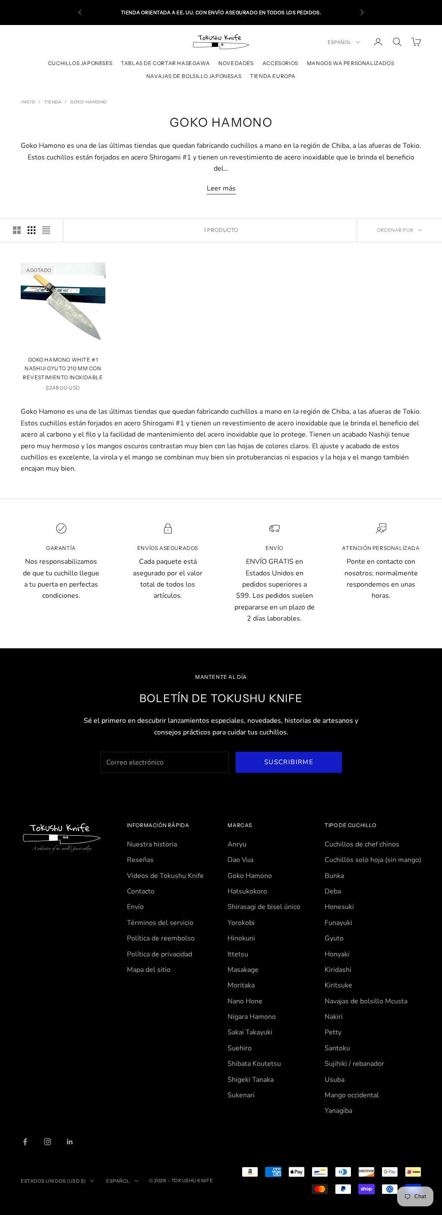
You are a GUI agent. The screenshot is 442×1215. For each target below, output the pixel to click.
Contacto (141, 891)
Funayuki (338, 923)
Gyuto (334, 938)
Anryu (236, 844)
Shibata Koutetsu (254, 1063)
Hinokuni (241, 938)
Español (339, 42)
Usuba (334, 1079)
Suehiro (239, 1048)
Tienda (52, 102)
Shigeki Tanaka (250, 1079)
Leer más (221, 188)
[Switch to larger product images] (17, 230)
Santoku (337, 1048)
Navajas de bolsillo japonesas (193, 76)
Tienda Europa (273, 76)
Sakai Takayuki (249, 1032)
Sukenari (241, 1095)
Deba (333, 891)
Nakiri (334, 1016)
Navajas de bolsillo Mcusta (366, 1001)
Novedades (235, 63)
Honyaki (337, 954)
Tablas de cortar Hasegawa (165, 63)
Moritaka (241, 985)
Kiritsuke (338, 985)
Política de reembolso (161, 938)
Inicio (28, 102)
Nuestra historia (152, 844)
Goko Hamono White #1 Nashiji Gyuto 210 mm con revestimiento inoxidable (63, 368)
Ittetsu (237, 954)
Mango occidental (352, 1095)
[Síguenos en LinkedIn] (70, 1141)
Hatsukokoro (247, 891)
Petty (333, 1032)
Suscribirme (288, 762)
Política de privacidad (159, 954)
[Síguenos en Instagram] (47, 1141)
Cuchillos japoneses (80, 63)
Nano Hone (244, 1001)
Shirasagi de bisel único (263, 907)
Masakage (243, 969)
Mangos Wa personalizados (350, 63)
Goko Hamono (249, 876)
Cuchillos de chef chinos (362, 844)
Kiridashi (338, 969)
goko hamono (88, 102)
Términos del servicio (160, 923)
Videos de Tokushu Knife (165, 876)
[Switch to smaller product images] (31, 230)
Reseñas (140, 860)
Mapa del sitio (148, 969)
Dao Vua (240, 860)
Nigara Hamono (251, 1016)
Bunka (334, 876)
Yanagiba (338, 1110)
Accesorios (280, 63)
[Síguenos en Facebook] (25, 1141)
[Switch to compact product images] (46, 230)
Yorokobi (241, 923)
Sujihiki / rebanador (354, 1063)
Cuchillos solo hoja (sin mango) (373, 860)
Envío (135, 907)
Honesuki (339, 907)
